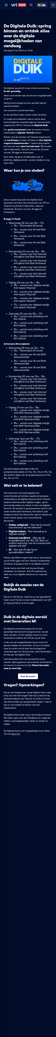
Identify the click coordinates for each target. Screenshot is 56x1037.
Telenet (10, 603)
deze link (15, 734)
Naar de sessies (28, 676)
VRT (50, 600)
